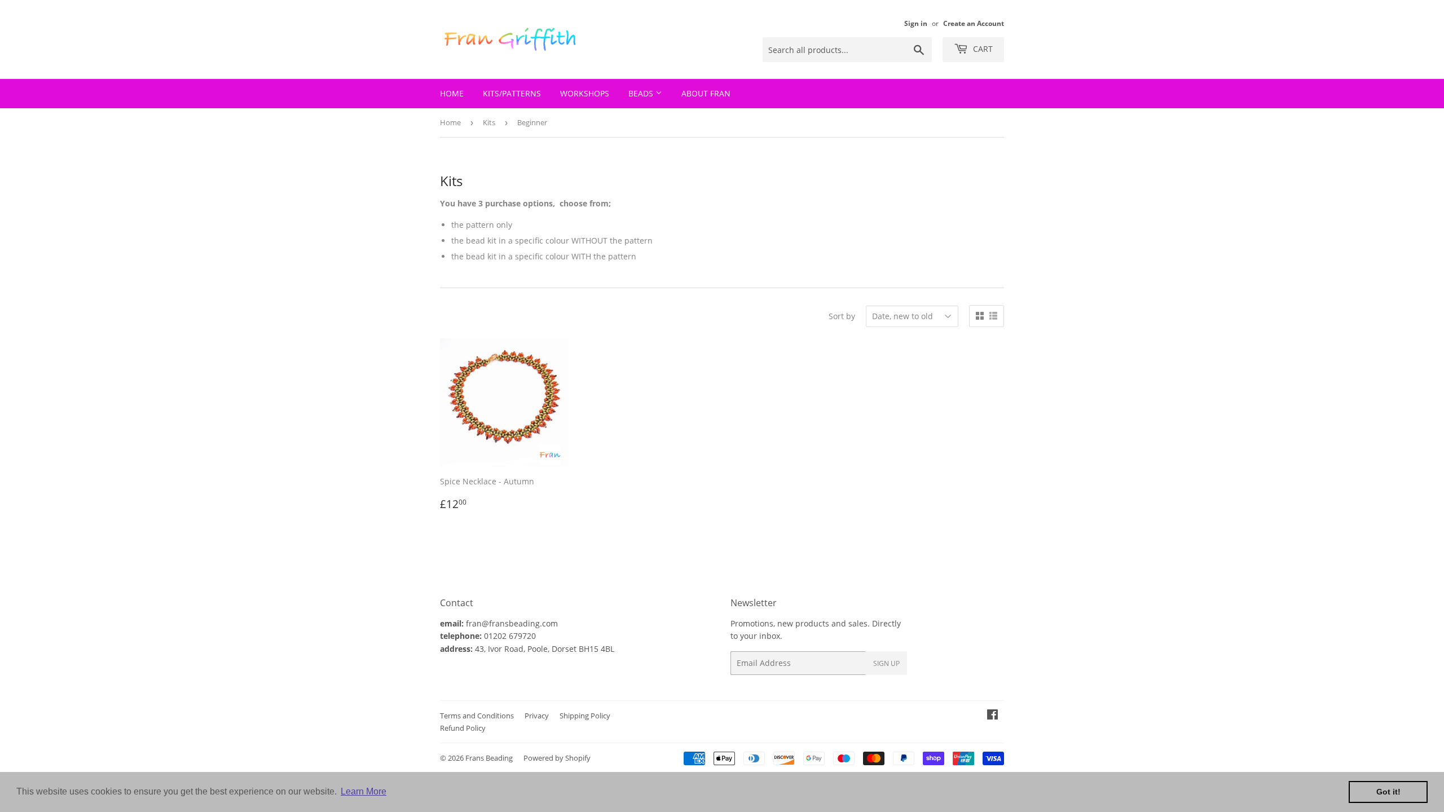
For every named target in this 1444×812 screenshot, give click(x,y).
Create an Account (973, 23)
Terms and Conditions (477, 715)
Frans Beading (489, 758)
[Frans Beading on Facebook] (992, 715)
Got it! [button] (1388, 791)
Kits (489, 122)
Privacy (537, 715)
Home (452, 93)
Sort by (842, 316)
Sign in (915, 23)
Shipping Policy (585, 715)
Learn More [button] (363, 791)
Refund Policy (463, 728)
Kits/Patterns (512, 93)
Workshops (584, 93)
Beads (641, 93)
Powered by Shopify (557, 758)
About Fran (705, 93)
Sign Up (886, 663)
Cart (982, 48)
